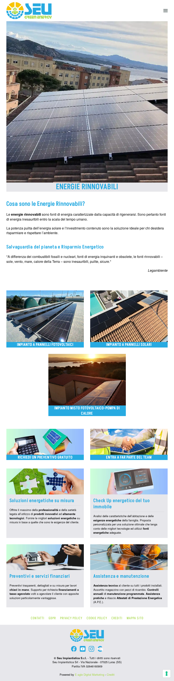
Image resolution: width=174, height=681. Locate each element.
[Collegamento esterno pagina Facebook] (74, 648)
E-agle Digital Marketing (89, 675)
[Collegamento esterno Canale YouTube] (82, 648)
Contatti (37, 618)
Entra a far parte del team (129, 457)
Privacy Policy (71, 618)
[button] (165, 10)
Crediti (116, 618)
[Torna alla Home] (29, 10)
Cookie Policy (97, 618)
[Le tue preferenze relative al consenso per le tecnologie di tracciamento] (167, 674)
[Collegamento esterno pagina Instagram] (91, 648)
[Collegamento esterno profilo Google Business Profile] (100, 648)
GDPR (52, 618)
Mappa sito (135, 618)
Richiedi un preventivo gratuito (45, 457)
